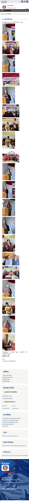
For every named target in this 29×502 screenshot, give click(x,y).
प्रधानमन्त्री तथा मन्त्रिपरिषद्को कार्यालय (11, 420)
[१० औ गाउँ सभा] (8, 32)
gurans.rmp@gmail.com (11, 482)
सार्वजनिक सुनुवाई (6, 379)
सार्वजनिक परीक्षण (6, 381)
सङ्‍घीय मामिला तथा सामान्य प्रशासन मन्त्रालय (12, 418)
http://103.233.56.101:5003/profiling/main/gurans (14, 445)
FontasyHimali (5, 408)
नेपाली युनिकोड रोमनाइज (7, 396)
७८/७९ (3, 359)
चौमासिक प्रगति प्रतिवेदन (8, 377)
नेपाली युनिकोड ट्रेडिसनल (7, 398)
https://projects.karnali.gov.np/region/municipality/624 (15, 455)
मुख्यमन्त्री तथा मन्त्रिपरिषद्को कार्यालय (10, 422)
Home (2, 14)
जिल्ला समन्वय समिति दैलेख (8, 424)
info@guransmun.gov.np (11, 479)
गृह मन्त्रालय (5, 426)
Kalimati (4, 406)
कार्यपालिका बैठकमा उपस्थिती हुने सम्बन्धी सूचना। (17, 10)
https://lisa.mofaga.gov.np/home (10, 436)
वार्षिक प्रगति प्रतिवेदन (7, 375)
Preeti (13, 406)
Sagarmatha (15, 408)
